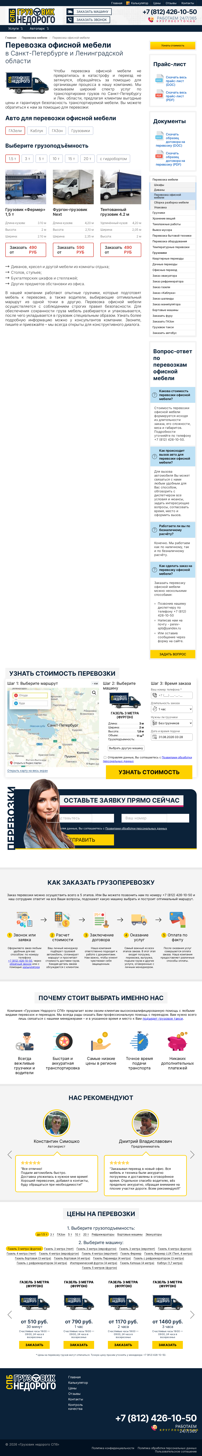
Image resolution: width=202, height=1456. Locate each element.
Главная (116, 3)
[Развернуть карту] (94, 693)
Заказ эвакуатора (164, 275)
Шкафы (159, 184)
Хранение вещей (163, 218)
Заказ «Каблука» (164, 292)
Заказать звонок (92, 20)
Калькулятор (139, 3)
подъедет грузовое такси (163, 1018)
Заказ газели (161, 287)
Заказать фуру (162, 315)
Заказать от (23, 250)
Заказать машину (92, 12)
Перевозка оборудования (169, 241)
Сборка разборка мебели (171, 202)
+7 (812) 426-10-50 (169, 11)
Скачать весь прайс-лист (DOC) (176, 81)
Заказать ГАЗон (163, 321)
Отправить (80, 840)
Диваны (159, 189)
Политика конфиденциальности (113, 1448)
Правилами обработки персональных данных (136, 828)
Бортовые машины (165, 310)
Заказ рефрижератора (167, 281)
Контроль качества (75, 1407)
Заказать (34, 1345)
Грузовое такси (163, 327)
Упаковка (160, 207)
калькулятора (31, 967)
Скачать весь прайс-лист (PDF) (176, 96)
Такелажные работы (166, 224)
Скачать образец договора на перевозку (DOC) (170, 139)
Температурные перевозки (170, 247)
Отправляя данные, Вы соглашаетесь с (109, 828)
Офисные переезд (164, 270)
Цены (157, 3)
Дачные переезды (164, 264)
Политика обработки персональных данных (167, 1448)
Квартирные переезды (168, 258)
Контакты (187, 3)
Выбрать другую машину (126, 748)
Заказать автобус (164, 332)
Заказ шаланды (163, 298)
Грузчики (158, 212)
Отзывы (171, 3)
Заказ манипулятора (166, 304)
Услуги (13, 28)
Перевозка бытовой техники (171, 235)
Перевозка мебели (165, 179)
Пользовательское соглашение (176, 1451)
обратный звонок (21, 963)
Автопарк (37, 28)
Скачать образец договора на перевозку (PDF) (170, 158)
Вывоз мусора (162, 229)
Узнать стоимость (172, 45)
